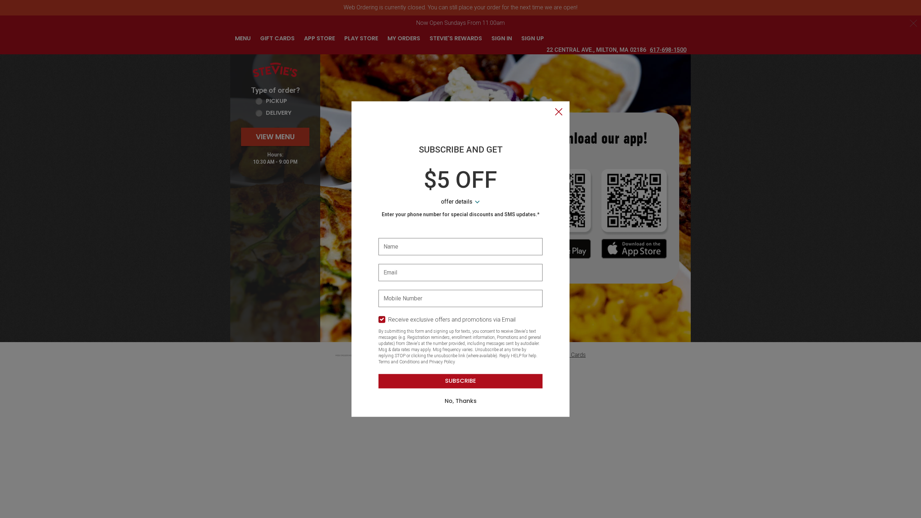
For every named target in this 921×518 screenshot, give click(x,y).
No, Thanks (461, 401)
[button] (558, 112)
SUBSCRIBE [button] (460, 381)
